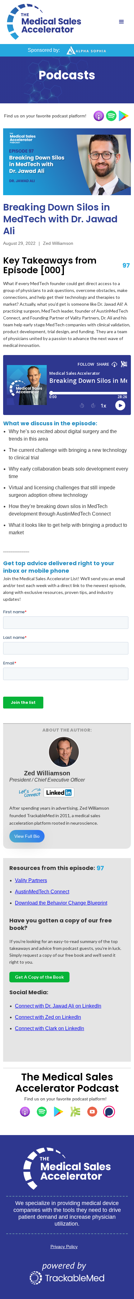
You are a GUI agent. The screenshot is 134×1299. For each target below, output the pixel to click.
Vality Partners (31, 880)
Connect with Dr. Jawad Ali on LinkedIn (58, 1006)
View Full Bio (27, 836)
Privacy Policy (64, 1246)
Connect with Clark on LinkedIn (49, 1028)
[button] (121, 21)
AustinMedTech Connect (42, 891)
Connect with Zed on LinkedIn (48, 1017)
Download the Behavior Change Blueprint (61, 903)
